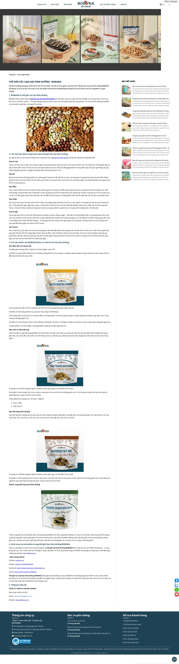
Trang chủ (41, 4)
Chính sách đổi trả (129, 635)
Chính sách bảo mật (130, 632)
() (163, 4)
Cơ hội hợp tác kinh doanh (132, 624)
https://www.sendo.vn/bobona (25, 572)
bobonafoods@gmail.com (23, 636)
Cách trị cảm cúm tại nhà (76, 622)
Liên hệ (123, 4)
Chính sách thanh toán (131, 642)
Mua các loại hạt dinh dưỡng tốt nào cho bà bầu (84, 628)
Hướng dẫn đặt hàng (130, 621)
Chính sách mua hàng (130, 628)
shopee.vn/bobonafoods (24, 564)
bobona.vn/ (20, 560)
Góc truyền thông (108, 4)
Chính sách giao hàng (130, 639)
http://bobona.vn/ (29, 553)
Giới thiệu (55, 4)
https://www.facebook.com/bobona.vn (31, 568)
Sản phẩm (68, 4)
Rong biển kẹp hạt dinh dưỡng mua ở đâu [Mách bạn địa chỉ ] (88, 634)
